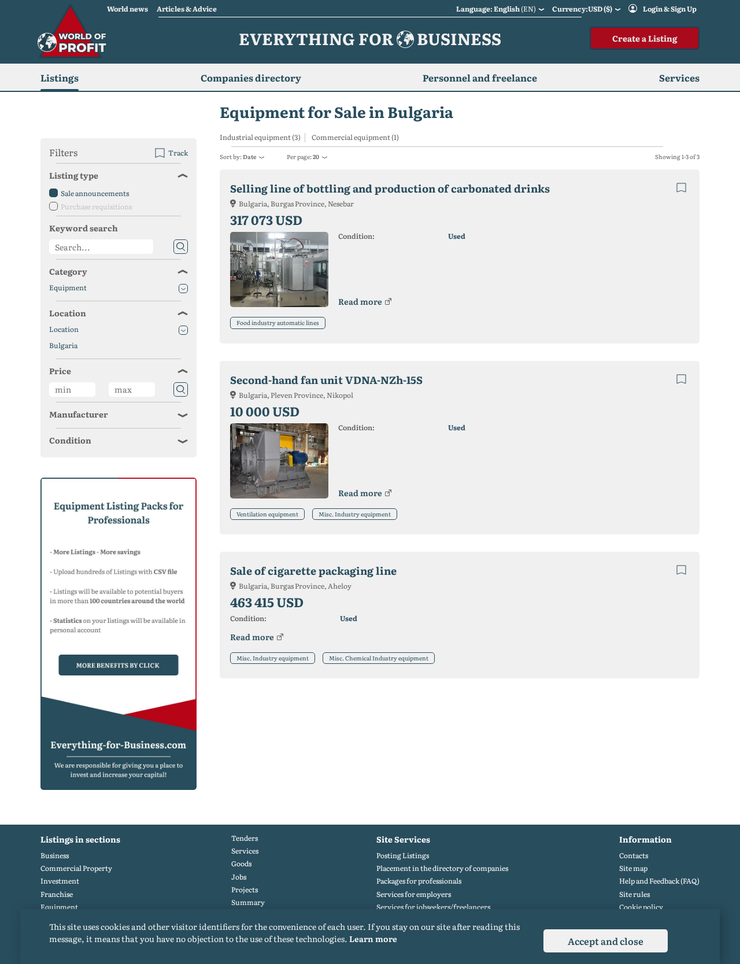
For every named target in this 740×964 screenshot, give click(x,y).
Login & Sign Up (670, 8)
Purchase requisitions (96, 206)
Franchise (56, 894)
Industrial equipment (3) (260, 137)
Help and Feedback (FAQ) (659, 881)
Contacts (633, 855)
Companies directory (251, 77)
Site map (633, 868)
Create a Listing (644, 38)
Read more (360, 301)
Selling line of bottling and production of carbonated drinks (390, 188)
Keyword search (83, 228)
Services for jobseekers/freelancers (433, 907)
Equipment (68, 288)
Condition (70, 440)
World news (127, 8)
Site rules (634, 894)
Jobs (238, 877)
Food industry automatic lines (277, 322)
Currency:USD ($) (582, 8)
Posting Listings (402, 855)
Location (67, 313)
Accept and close (605, 941)
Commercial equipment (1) (355, 137)
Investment (59, 881)
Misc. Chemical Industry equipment (378, 657)
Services (244, 851)
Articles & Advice (187, 8)
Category (68, 271)
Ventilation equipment (267, 513)
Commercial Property (76, 868)
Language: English (496, 8)
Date (249, 156)
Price (60, 370)
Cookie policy (641, 907)
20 (316, 156)
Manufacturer (78, 414)
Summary (248, 902)
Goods (241, 864)
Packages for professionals (418, 881)
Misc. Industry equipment (355, 513)
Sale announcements (95, 193)
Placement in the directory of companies (442, 868)
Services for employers (413, 894)
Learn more (373, 938)
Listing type (73, 175)
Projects (244, 890)
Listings (59, 77)
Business (54, 855)
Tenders (244, 838)
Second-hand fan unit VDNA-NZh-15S (326, 379)
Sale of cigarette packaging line (313, 570)
